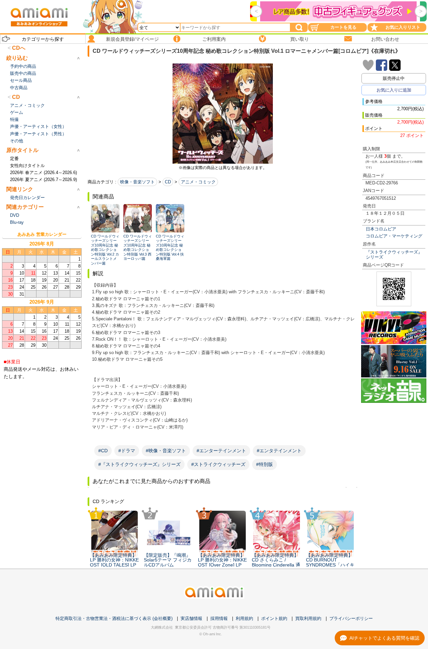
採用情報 (219, 618)
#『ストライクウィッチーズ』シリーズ (139, 464)
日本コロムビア (381, 228)
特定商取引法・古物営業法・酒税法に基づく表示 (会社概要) (114, 618)
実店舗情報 (191, 618)
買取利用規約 (308, 618)
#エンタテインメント (279, 450)
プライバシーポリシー (351, 618)
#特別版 (264, 464)
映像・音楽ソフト (137, 181)
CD (168, 181)
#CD (103, 450)
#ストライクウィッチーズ (218, 464)
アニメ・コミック (198, 181)
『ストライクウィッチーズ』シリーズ (394, 255)
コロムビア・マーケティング (394, 235)
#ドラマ (126, 450)
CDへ (18, 48)
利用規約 (244, 618)
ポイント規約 (274, 618)
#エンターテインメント (221, 450)
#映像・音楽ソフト (166, 450)
